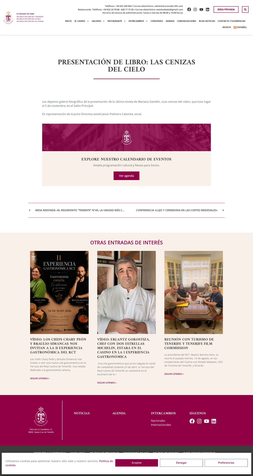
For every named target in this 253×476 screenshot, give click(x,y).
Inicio (68, 21)
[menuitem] (240, 27)
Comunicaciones (186, 21)
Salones (96, 21)
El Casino (80, 21)
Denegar (181, 462)
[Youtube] (201, 9)
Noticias (82, 413)
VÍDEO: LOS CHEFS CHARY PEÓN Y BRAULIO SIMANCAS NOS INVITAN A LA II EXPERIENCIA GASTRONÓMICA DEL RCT (58, 346)
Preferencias (226, 462)
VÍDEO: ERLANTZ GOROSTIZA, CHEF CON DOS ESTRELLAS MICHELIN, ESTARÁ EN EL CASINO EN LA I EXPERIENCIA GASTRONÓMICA (123, 348)
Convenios (157, 21)
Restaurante (115, 21)
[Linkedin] (207, 9)
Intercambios (136, 21)
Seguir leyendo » (39, 378)
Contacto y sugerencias (231, 21)
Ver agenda (126, 176)
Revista (227, 27)
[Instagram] (195, 9)
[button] (245, 9)
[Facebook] (189, 9)
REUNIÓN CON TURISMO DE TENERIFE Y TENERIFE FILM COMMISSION (189, 343)
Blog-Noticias (207, 21)
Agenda (170, 21)
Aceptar (137, 462)
